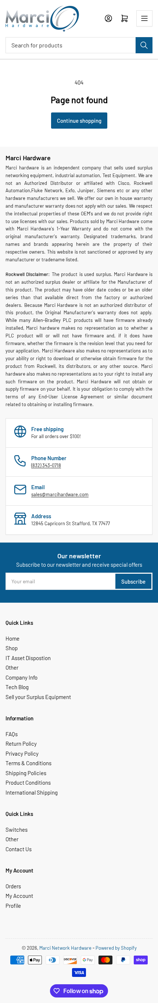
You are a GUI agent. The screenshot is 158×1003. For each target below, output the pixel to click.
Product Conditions (28, 782)
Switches (17, 829)
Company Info (21, 677)
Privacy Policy (22, 753)
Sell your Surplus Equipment (38, 697)
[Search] (144, 45)
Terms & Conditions (28, 763)
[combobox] (79, 45)
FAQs (12, 734)
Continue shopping (79, 120)
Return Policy (21, 743)
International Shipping (32, 792)
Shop (12, 648)
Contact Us (19, 849)
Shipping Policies (26, 773)
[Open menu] (144, 18)
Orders (13, 886)
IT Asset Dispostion (28, 658)
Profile (13, 905)
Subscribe (133, 581)
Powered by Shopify (116, 948)
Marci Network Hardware (65, 948)
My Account (19, 895)
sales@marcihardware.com (60, 494)
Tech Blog (17, 687)
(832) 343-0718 (46, 465)
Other (12, 667)
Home (12, 638)
